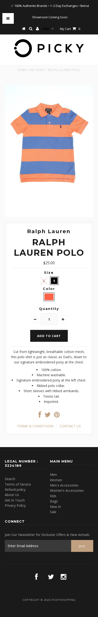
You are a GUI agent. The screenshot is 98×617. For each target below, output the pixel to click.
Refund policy (15, 489)
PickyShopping (64, 600)
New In (55, 506)
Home (22, 70)
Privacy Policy (15, 505)
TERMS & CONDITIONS (35, 426)
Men (53, 474)
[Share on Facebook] (39, 416)
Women (56, 480)
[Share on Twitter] (47, 416)
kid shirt (37, 70)
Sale (53, 512)
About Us (12, 494)
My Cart (70, 29)
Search (10, 479)
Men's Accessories (64, 485)
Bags (54, 501)
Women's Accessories (67, 490)
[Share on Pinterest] (57, 416)
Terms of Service (18, 484)
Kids (53, 496)
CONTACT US (70, 426)
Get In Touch (15, 500)
